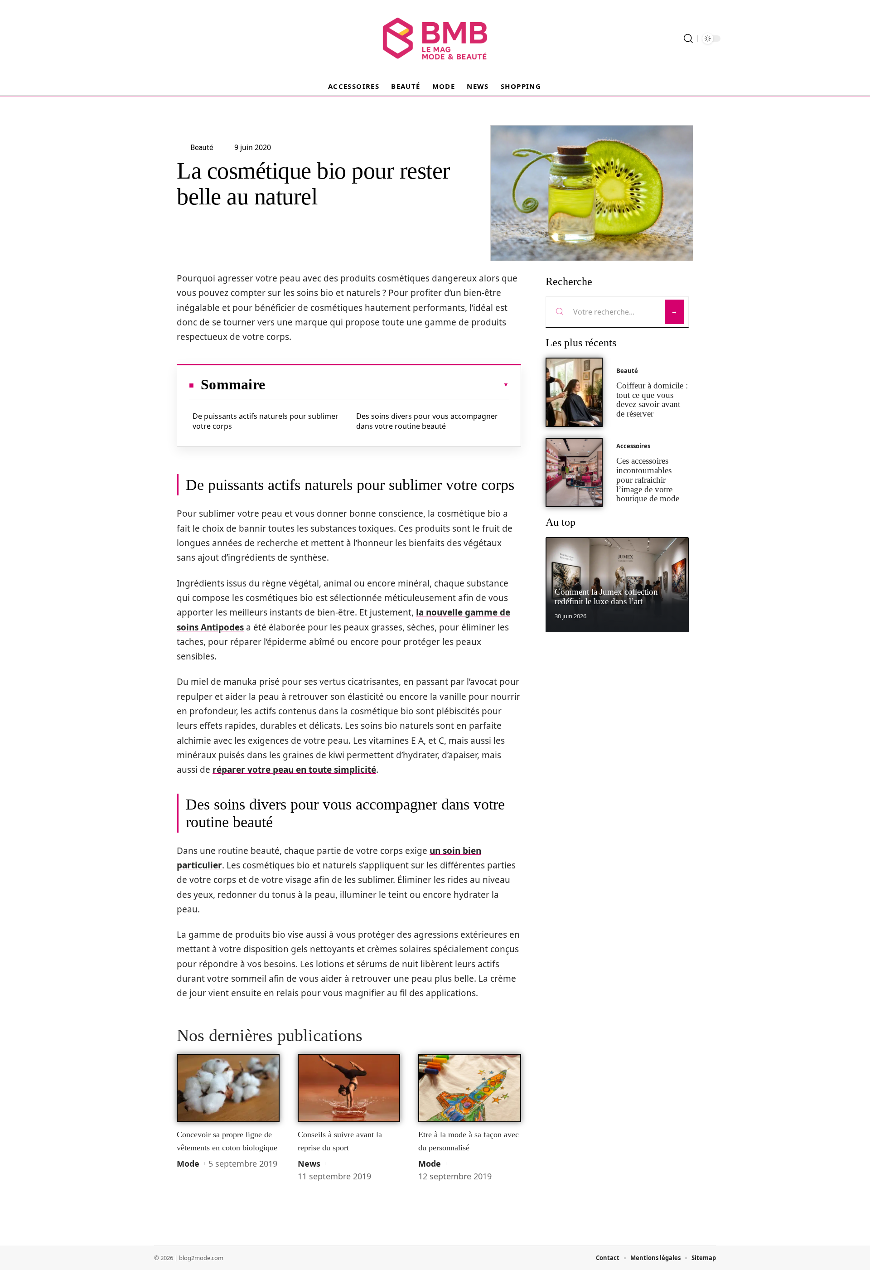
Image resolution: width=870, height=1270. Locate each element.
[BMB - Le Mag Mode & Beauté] (435, 38)
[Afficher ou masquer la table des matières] (387, 384)
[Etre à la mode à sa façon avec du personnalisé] (470, 1088)
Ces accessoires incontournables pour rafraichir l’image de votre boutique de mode (647, 479)
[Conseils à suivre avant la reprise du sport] (349, 1088)
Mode (188, 1163)
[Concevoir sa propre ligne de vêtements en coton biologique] (228, 1088)
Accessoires (633, 446)
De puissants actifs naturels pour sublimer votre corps (265, 421)
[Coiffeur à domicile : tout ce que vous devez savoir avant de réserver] (574, 392)
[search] (688, 38)
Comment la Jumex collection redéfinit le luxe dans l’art (606, 596)
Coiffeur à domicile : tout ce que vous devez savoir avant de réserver (652, 399)
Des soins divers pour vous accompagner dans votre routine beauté (427, 421)
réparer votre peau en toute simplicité (294, 770)
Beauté (627, 371)
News (309, 1163)
